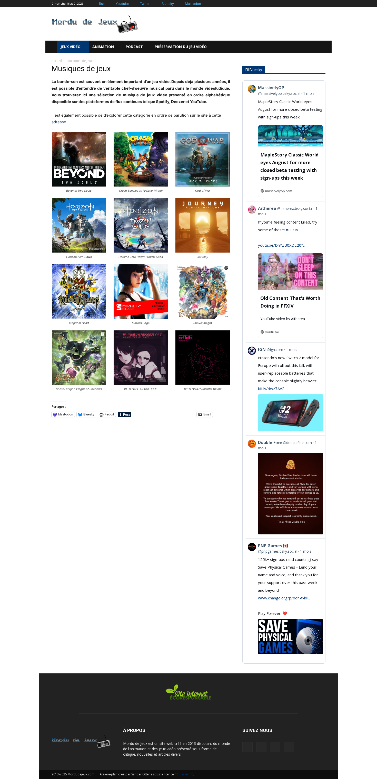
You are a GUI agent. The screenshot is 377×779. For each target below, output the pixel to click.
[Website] (275, 747)
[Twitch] (137, 4)
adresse (59, 121)
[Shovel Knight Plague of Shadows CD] (79, 383)
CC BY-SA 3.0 (184, 774)
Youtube (122, 4)
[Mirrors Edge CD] (141, 317)
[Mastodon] (181, 4)
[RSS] (247, 747)
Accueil (57, 61)
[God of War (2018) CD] (202, 185)
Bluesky (168, 4)
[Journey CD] (202, 251)
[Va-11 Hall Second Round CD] (202, 383)
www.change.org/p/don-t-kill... (284, 597)
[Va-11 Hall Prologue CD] (141, 383)
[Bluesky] (158, 4)
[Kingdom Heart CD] (79, 317)
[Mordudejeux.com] (95, 23)
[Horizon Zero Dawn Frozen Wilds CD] (141, 251)
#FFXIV (292, 229)
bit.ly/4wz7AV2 (271, 388)
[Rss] (95, 4)
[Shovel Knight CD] (202, 317)
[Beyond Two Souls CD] (79, 185)
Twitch (145, 4)
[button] (314, 47)
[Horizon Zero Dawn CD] (79, 251)
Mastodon (193, 4)
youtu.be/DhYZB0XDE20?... (281, 245)
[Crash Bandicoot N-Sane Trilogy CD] (141, 185)
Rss (102, 4)
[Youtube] (112, 4)
